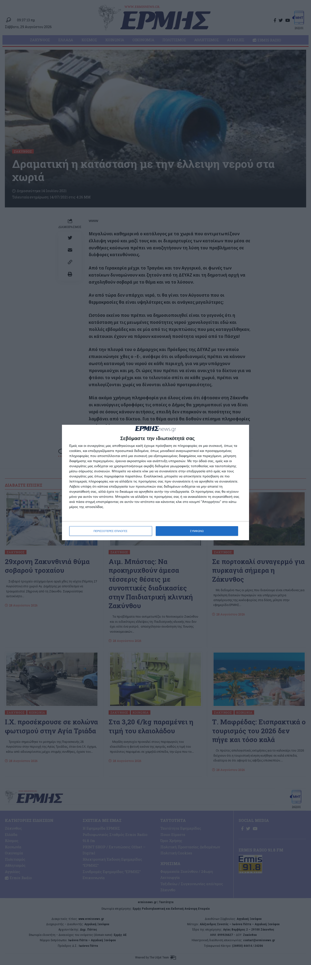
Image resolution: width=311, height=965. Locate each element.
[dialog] (155, 482)
